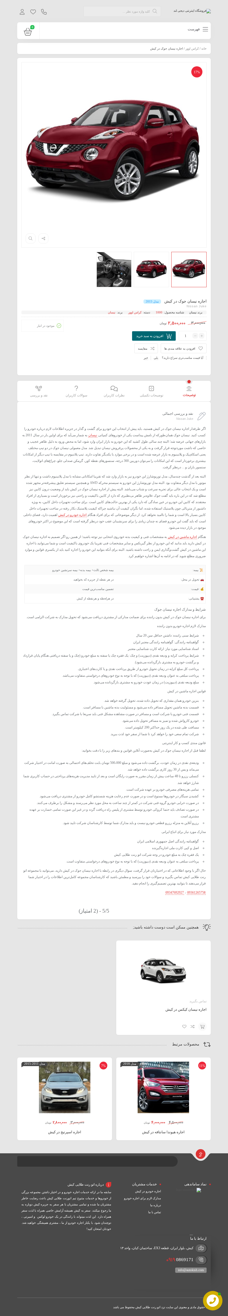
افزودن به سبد (202, 1026)
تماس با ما (154, 1212)
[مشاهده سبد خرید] (28, 33)
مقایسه (142, 348)
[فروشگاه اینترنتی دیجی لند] (192, 11)
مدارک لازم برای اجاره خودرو (142, 1198)
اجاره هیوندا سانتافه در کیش (163, 1132)
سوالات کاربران (76, 395)
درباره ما (155, 1205)
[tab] (189, 392)
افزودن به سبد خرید (149, 336)
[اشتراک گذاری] (43, 238)
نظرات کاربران (114, 395)
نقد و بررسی (39, 395)
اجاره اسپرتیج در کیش (64, 1132)
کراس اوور (192, 48)
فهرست (194, 29)
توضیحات (189, 395)
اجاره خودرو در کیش (148, 1191)
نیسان (193, 312)
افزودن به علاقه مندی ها (179, 348)
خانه (204, 48)
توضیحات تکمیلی (151, 395)
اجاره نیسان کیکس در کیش (186, 1009)
